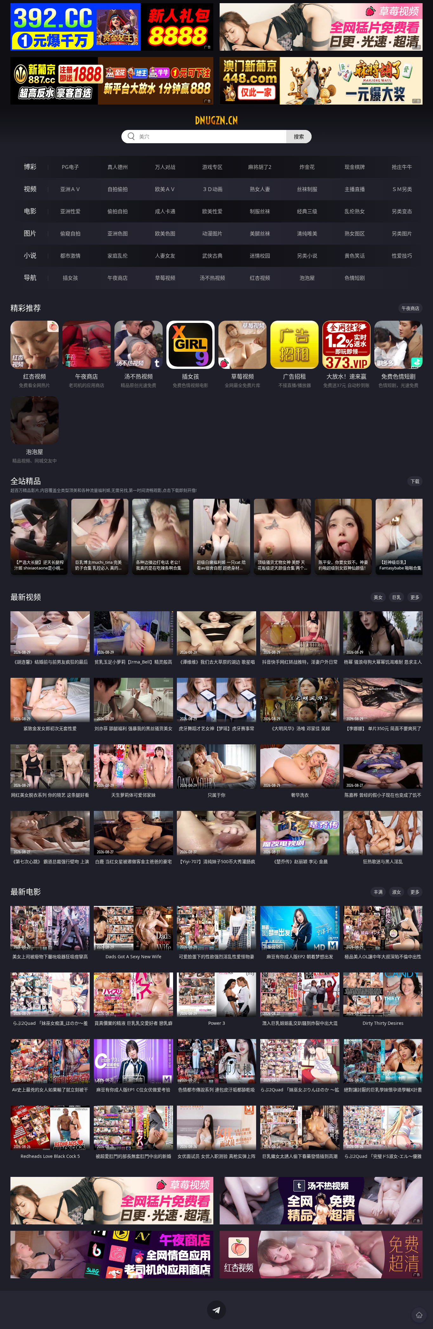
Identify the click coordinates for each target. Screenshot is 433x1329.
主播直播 (355, 189)
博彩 (30, 167)
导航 (30, 277)
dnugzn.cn (216, 120)
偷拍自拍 (117, 211)
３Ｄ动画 (212, 189)
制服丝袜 (260, 211)
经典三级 (307, 211)
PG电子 (70, 167)
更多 (414, 597)
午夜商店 (117, 277)
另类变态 (402, 211)
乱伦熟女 (355, 211)
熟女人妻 (260, 189)
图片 (30, 233)
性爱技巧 (402, 255)
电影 (30, 211)
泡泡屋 (307, 277)
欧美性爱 (212, 211)
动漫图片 (212, 233)
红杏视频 (260, 277)
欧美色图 (165, 233)
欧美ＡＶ (165, 189)
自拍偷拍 (117, 189)
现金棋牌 (355, 167)
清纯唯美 (307, 233)
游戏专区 (212, 167)
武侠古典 (212, 255)
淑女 (396, 892)
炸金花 (307, 167)
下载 (414, 481)
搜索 (299, 136)
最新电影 (25, 891)
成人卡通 (165, 211)
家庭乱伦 (117, 255)
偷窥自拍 (70, 233)
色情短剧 (355, 277)
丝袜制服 (307, 189)
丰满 (378, 892)
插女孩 (70, 277)
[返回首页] (419, 1315)
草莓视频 (165, 277)
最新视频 (25, 597)
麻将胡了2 (259, 167)
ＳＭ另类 (402, 189)
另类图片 (402, 233)
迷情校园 (260, 255)
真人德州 (117, 167)
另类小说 (307, 255)
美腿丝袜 (260, 233)
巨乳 (396, 597)
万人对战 (165, 167)
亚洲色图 (117, 233)
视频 (30, 189)
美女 (378, 597)
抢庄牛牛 (402, 167)
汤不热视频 (212, 277)
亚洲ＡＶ (70, 189)
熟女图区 (355, 233)
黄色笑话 (355, 255)
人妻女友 (165, 255)
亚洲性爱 (70, 211)
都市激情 (70, 255)
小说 (30, 255)
